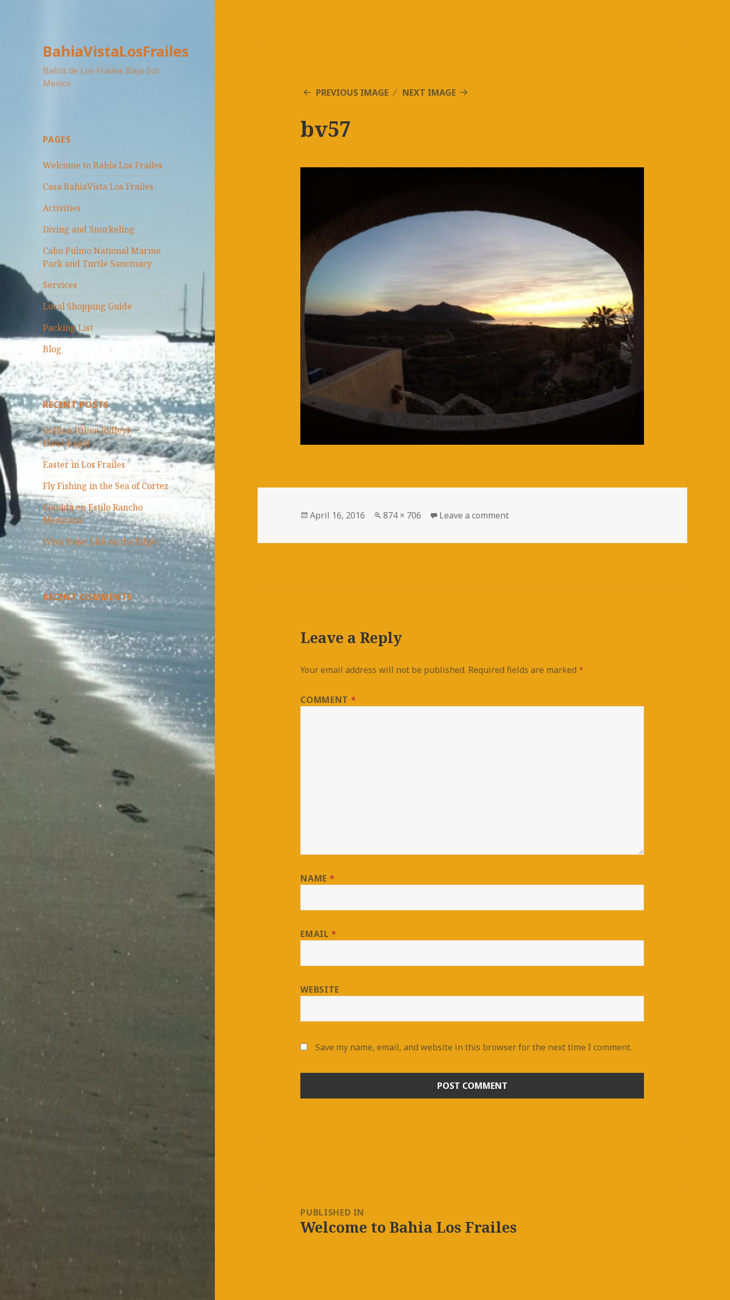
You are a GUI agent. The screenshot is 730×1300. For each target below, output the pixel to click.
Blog (52, 349)
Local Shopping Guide (87, 306)
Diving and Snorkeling (89, 229)
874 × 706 (402, 515)
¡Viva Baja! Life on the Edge (100, 541)
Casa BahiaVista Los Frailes (98, 186)
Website (319, 989)
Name (317, 878)
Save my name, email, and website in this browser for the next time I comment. (473, 1047)
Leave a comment (474, 515)
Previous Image (352, 92)
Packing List (68, 328)
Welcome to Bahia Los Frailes (102, 165)
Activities (62, 208)
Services (60, 285)
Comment (328, 700)
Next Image (429, 92)
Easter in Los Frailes (84, 464)
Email (318, 934)
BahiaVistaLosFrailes (116, 51)
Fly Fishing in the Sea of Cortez (105, 486)
